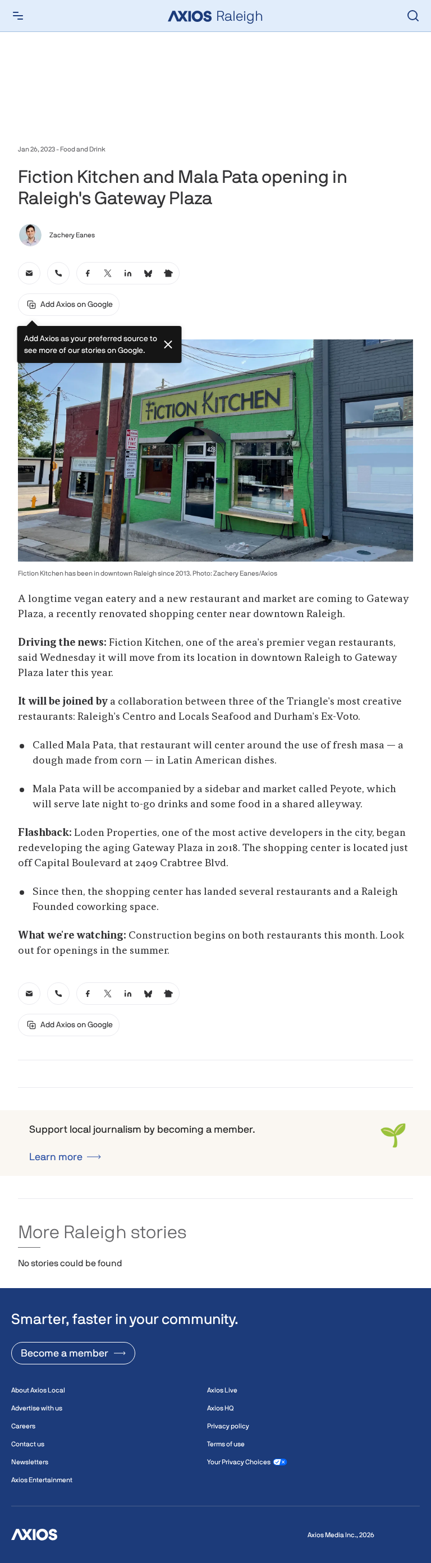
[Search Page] (413, 15)
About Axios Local (38, 1390)
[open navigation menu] (18, 16)
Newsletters (29, 1462)
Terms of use (226, 1444)
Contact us (27, 1444)
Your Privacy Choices (238, 1462)
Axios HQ (220, 1408)
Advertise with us (36, 1408)
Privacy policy (228, 1426)
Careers (23, 1426)
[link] (29, 273)
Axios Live (222, 1390)
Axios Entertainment (41, 1480)
